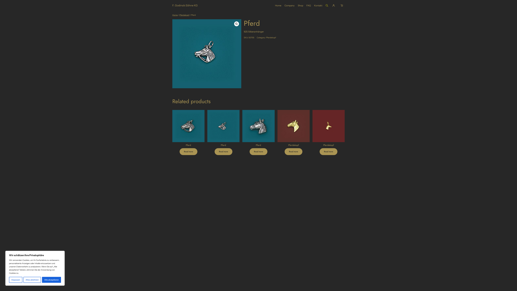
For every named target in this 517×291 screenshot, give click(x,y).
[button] (236, 23)
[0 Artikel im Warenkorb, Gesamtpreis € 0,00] (342, 5)
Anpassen (15, 280)
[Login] (333, 5)
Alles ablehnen (32, 280)
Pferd (188, 145)
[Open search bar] (327, 5)
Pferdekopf (184, 15)
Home (175, 15)
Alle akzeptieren (51, 280)
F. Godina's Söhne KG (185, 5)
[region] (35, 268)
